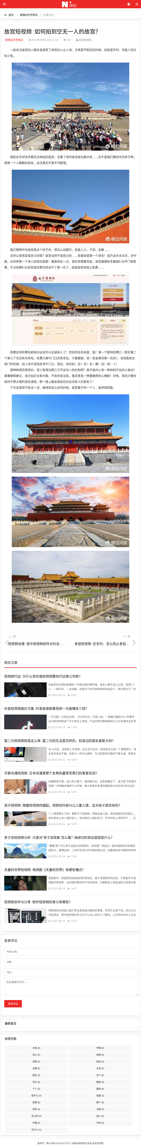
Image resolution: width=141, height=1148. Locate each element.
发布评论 (13, 1003)
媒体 (100, 1082)
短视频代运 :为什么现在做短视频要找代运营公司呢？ (43, 676)
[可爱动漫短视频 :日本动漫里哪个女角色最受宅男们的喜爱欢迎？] (25, 786)
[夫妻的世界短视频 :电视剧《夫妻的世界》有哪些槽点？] (25, 883)
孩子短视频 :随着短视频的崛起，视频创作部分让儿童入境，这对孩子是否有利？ (63, 805)
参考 (36, 1109)
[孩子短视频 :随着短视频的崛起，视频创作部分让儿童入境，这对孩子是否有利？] (25, 818)
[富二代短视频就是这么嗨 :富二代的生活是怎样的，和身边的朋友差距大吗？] (25, 754)
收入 (100, 1116)
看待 (100, 1089)
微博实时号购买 (29, 14)
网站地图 (78, 1143)
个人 (36, 1089)
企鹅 (36, 1068)
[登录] (128, 4)
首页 (11, 14)
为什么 (36, 1129)
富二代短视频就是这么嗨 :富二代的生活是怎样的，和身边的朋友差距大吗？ (59, 741)
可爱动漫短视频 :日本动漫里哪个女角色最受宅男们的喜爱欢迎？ (51, 773)
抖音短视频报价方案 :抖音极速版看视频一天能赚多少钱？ (46, 709)
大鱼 (36, 1048)
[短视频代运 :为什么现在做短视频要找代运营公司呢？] (25, 689)
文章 (100, 1109)
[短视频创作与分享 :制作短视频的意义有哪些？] (25, 915)
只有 (100, 1123)
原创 (100, 1061)
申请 (100, 1048)
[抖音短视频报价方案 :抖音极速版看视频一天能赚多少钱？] (25, 722)
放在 (36, 1075)
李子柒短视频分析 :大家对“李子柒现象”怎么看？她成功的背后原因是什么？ (59, 838)
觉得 (36, 1102)
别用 (100, 1055)
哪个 (100, 1102)
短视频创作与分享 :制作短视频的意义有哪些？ (38, 902)
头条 (100, 1068)
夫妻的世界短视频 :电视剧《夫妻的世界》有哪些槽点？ (44, 870)
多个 (100, 1075)
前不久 (36, 1095)
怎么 (36, 1055)
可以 (36, 1082)
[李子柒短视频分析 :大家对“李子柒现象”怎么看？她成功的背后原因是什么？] (25, 851)
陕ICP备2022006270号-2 (58, 1143)
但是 (100, 1095)
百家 (36, 1061)
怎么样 (36, 1116)
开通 (36, 1123)
